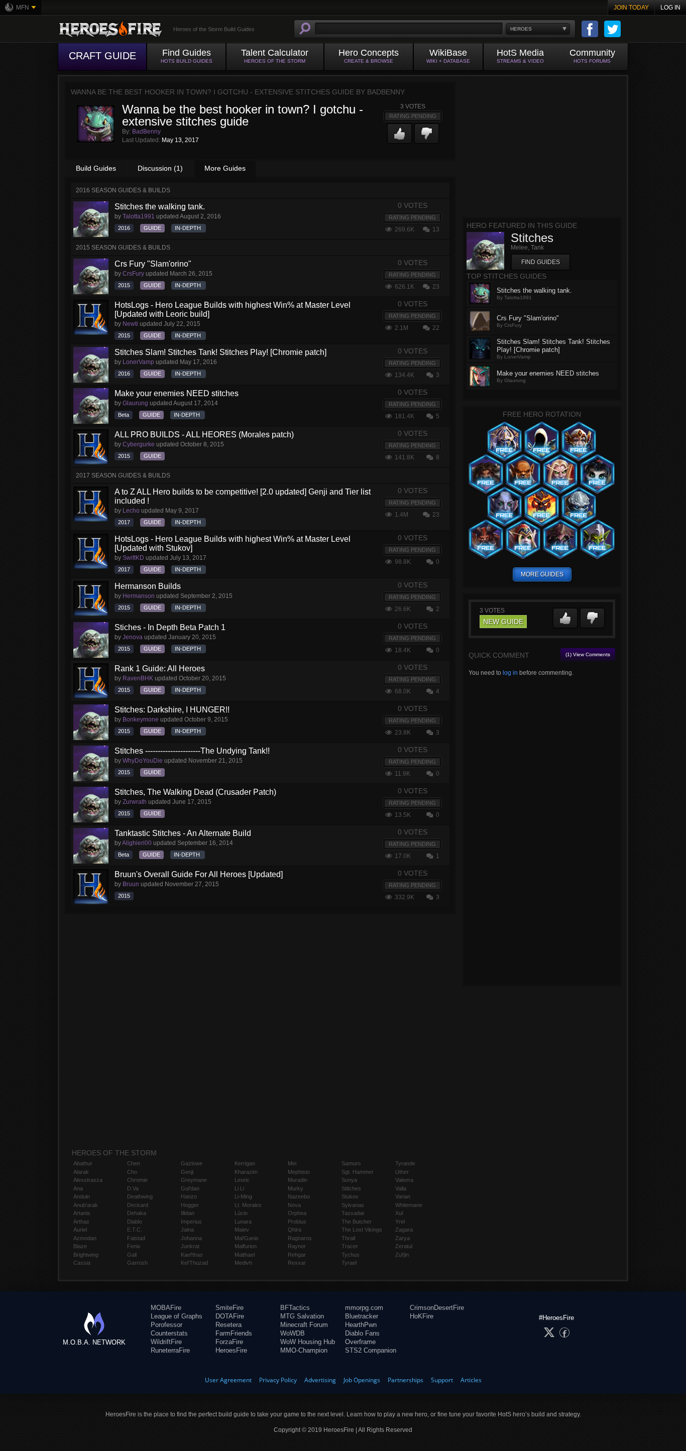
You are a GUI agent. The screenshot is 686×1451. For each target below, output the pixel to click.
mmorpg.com (364, 1307)
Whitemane (408, 1205)
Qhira (294, 1230)
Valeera (404, 1180)
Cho (132, 1172)
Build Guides (96, 168)
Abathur (82, 1163)
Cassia (81, 1263)
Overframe (360, 1342)
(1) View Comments (587, 654)
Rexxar (297, 1263)
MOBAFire (166, 1307)
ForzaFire (229, 1342)
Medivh (243, 1263)
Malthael (245, 1255)
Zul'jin (402, 1255)
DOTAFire (229, 1316)
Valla (400, 1188)
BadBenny (146, 131)
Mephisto (299, 1172)
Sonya (349, 1180)
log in (510, 672)
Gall (132, 1255)
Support (442, 1380)
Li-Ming (243, 1196)
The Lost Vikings (361, 1230)
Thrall (348, 1238)
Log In (670, 7)
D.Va (133, 1188)
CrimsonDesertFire (437, 1307)
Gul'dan (190, 1188)
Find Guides (540, 262)
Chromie (137, 1180)
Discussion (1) (160, 168)
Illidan (187, 1213)
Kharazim (246, 1172)
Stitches (351, 1188)
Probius (297, 1222)
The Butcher (356, 1222)
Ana (78, 1188)
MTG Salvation (302, 1316)
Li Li (239, 1188)
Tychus (350, 1255)
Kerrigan (245, 1163)
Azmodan (84, 1238)
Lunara (243, 1222)
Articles (471, 1380)
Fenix (134, 1246)
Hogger (190, 1205)
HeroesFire (231, 1350)
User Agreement (228, 1380)
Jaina (187, 1230)
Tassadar (353, 1213)
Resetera (228, 1324)
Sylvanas (352, 1205)
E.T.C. (134, 1230)
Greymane (194, 1180)
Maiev (242, 1230)
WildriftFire (166, 1342)
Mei (292, 1163)
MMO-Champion (303, 1350)
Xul (399, 1213)
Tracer (349, 1246)
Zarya (402, 1238)
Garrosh (137, 1263)
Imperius (191, 1222)
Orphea (297, 1213)
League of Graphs (176, 1316)
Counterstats (169, 1333)
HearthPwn (361, 1324)
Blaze (80, 1246)
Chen (133, 1163)
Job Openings (362, 1380)
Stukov (350, 1196)
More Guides (225, 168)
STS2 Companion (370, 1350)
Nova (294, 1205)
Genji (187, 1172)
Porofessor (166, 1324)
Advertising (320, 1380)
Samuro (351, 1163)
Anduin (81, 1196)
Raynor (297, 1246)
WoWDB (292, 1333)
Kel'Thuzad (194, 1263)
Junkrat (190, 1246)
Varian (402, 1196)
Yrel (400, 1222)
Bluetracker (361, 1316)
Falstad (136, 1238)
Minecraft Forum (304, 1324)
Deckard (137, 1205)
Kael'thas (192, 1255)
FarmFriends (233, 1333)
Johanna (191, 1238)
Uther (402, 1172)
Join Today (631, 7)
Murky (295, 1188)
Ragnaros (300, 1238)
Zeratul (403, 1246)
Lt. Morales (248, 1205)
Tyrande (405, 1163)
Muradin (297, 1180)
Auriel (80, 1230)
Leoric (242, 1180)
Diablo (134, 1222)
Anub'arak (85, 1205)
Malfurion (246, 1246)
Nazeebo (299, 1196)
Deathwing (140, 1196)
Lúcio (241, 1213)
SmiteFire (229, 1307)
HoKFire (421, 1316)
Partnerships (405, 1380)
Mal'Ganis (247, 1238)
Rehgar (297, 1255)
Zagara (404, 1230)
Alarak (81, 1172)
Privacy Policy (278, 1380)
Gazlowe (191, 1163)
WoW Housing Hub (307, 1342)
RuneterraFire (170, 1350)
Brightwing (85, 1255)
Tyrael (349, 1263)
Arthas (81, 1222)
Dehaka (136, 1213)
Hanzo (189, 1196)
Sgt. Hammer (357, 1172)
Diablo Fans (362, 1333)
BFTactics (295, 1307)
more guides (542, 574)
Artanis (81, 1213)
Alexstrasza (87, 1180)
